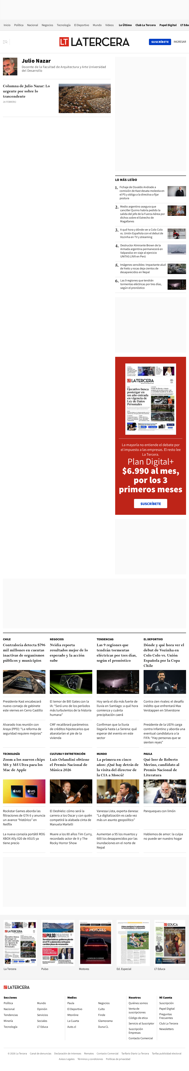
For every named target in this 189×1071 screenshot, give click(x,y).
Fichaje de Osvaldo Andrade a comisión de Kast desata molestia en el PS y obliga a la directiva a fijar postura (142, 192)
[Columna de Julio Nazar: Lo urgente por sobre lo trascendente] (85, 98)
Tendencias (105, 639)
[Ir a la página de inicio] (94, 42)
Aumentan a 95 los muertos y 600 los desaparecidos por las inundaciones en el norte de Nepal (117, 840)
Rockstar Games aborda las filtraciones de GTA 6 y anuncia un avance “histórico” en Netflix (24, 817)
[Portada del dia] (150, 433)
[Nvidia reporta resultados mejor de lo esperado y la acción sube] (71, 682)
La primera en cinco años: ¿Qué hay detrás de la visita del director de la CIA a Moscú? (118, 767)
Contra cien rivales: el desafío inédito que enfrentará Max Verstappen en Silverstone (164, 705)
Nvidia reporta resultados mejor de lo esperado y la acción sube (69, 653)
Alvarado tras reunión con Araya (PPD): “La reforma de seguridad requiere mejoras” (22, 728)
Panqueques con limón (160, 811)
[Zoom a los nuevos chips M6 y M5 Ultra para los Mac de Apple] (24, 791)
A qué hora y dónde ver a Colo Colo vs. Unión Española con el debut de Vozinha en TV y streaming (141, 233)
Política (18, 25)
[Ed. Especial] (133, 965)
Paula (148, 754)
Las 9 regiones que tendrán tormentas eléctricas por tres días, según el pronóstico (141, 284)
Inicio (7, 25)
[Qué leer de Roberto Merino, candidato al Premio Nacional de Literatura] (165, 791)
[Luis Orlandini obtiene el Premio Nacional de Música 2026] (71, 791)
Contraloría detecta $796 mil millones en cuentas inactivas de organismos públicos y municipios (24, 653)
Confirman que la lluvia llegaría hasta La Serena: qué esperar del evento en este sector (117, 731)
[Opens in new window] (95, 965)
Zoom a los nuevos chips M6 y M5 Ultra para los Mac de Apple (24, 765)
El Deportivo (81, 25)
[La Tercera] (20, 965)
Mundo (97, 25)
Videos (109, 25)
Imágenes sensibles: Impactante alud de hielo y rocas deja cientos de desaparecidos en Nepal (143, 268)
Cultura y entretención (67, 754)
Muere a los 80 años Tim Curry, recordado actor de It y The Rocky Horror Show (71, 838)
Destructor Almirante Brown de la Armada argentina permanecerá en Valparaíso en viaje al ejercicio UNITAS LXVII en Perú (141, 251)
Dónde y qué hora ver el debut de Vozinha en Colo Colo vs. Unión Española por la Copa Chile (164, 655)
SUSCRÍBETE (150, 503)
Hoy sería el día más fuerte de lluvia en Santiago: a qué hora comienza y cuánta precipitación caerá (117, 708)
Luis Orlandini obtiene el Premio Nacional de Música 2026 (69, 765)
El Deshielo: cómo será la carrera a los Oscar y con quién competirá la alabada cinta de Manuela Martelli (71, 817)
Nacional (32, 25)
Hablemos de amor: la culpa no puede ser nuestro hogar (163, 836)
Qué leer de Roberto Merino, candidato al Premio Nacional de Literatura (161, 767)
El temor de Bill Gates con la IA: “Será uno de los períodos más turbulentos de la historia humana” (70, 708)
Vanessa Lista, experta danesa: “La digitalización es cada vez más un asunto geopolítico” (117, 815)
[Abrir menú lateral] (6, 42)
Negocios (47, 25)
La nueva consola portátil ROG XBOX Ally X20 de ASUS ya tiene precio (24, 838)
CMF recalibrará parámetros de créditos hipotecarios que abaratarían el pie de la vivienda (69, 731)
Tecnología (64, 25)
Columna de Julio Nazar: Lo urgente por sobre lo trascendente (26, 91)
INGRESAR (180, 41)
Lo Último (125, 25)
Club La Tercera (145, 25)
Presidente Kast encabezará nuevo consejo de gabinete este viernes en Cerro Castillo (23, 705)
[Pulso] (58, 965)
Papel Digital (168, 25)
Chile (7, 639)
